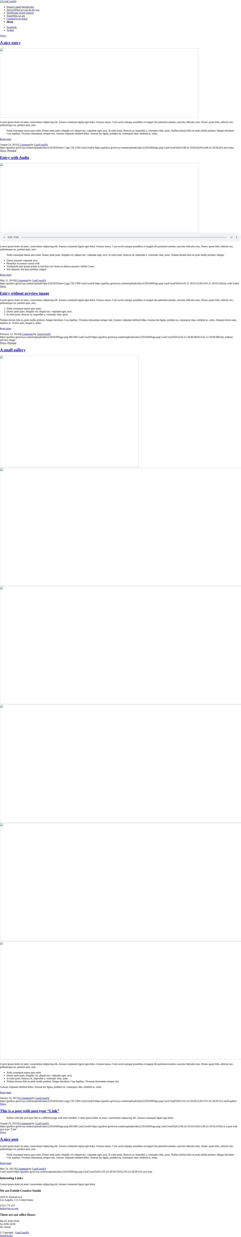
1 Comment (24, 144)
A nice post (9, 1139)
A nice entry (10, 43)
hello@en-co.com (9, 1208)
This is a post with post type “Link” (29, 1111)
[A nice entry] (99, 116)
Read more (5, 139)
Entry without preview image (24, 293)
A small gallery (12, 350)
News (3, 35)
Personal (11, 150)
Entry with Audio (14, 157)
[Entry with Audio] (99, 231)
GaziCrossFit (41, 144)
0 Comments (21, 280)
